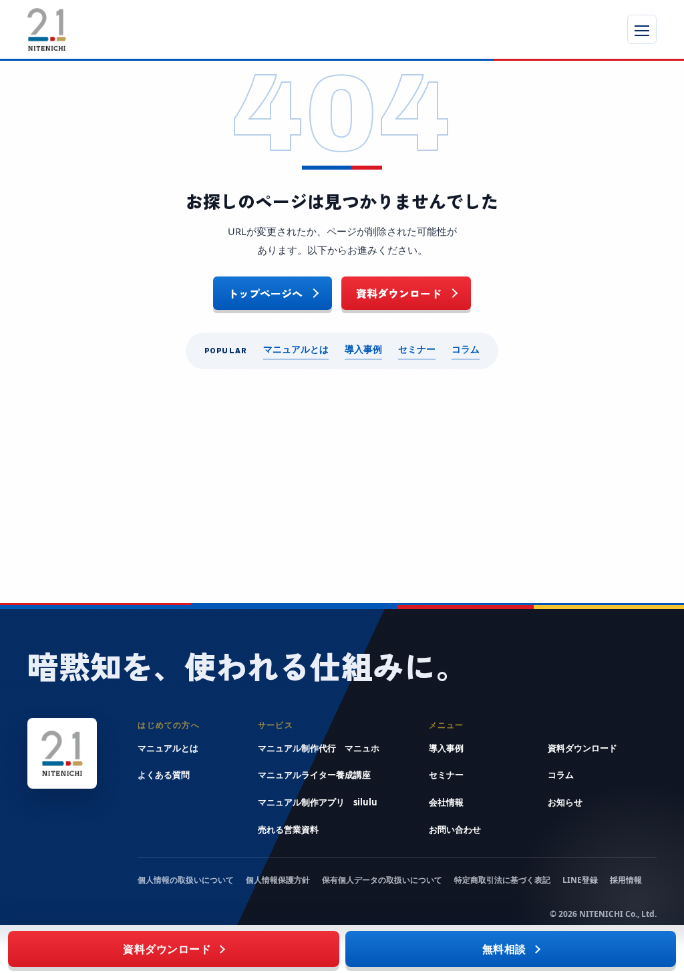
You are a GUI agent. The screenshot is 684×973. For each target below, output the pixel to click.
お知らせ (565, 802)
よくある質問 (164, 775)
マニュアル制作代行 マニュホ (318, 748)
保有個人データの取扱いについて (382, 880)
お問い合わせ (455, 829)
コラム (466, 349)
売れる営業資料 (288, 829)
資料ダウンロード (399, 293)
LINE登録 (580, 880)
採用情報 (626, 880)
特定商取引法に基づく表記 (502, 880)
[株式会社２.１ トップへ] (184, 29)
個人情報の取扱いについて (186, 880)
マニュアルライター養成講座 (314, 775)
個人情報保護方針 (278, 880)
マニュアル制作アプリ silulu (317, 802)
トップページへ (265, 293)
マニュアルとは (296, 349)
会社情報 (446, 802)
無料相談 (504, 949)
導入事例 (363, 349)
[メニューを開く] (642, 29)
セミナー (417, 349)
